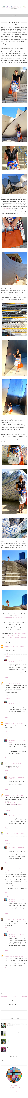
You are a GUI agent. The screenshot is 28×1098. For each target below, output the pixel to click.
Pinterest (11, 635)
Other (19, 635)
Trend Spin (16, 615)
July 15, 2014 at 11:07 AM (17, 646)
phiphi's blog (5, 208)
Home (14, 996)
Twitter (24, 633)
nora (6, 683)
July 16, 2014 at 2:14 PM (16, 795)
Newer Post (4, 996)
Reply (6, 653)
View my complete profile (14, 1087)
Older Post (24, 996)
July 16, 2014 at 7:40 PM (18, 833)
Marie (6, 763)
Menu (14, 15)
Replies (8, 656)
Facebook (18, 633)
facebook (19, 804)
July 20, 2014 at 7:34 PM (18, 919)
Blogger (16, 1091)
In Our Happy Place (14, 767)
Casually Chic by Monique (11, 802)
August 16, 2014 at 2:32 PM (17, 956)
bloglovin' (13, 804)
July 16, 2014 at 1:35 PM (15, 763)
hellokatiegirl (12, 660)
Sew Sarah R (8, 833)
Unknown (7, 646)
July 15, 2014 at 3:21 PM (14, 683)
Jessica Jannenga (9, 868)
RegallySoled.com (9, 731)
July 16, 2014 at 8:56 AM (16, 723)
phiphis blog (8, 919)
